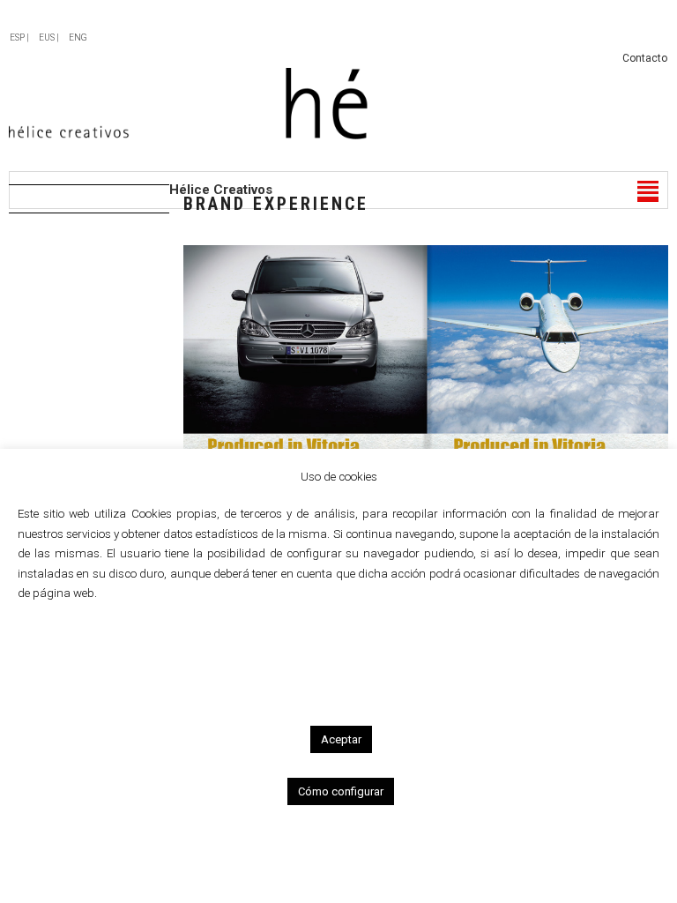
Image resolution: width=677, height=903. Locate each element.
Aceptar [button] (341, 739)
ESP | (19, 37)
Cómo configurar (340, 791)
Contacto (644, 58)
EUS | (49, 37)
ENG (78, 37)
